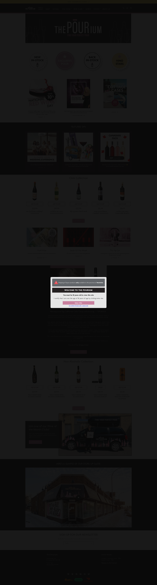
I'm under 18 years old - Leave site (78, 305)
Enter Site (78, 303)
